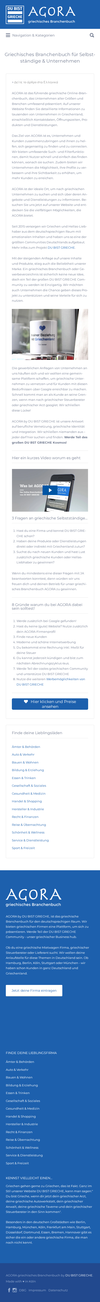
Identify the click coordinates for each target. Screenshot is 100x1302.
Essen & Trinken (24, 778)
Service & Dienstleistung (30, 840)
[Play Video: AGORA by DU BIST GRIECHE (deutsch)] (50, 490)
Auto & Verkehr (23, 754)
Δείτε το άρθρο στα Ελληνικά (36, 82)
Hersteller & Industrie (28, 809)
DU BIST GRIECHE (61, 247)
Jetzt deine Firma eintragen (34, 990)
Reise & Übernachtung (29, 825)
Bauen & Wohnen (25, 762)
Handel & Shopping (27, 801)
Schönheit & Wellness (28, 832)
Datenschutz (58, 1290)
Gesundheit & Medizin (29, 793)
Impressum (37, 1290)
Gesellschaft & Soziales (29, 785)
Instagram (15, 1290)
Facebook (9, 1290)
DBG (22, 1290)
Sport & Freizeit (23, 848)
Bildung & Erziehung (28, 770)
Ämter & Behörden (26, 747)
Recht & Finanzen (25, 817)
